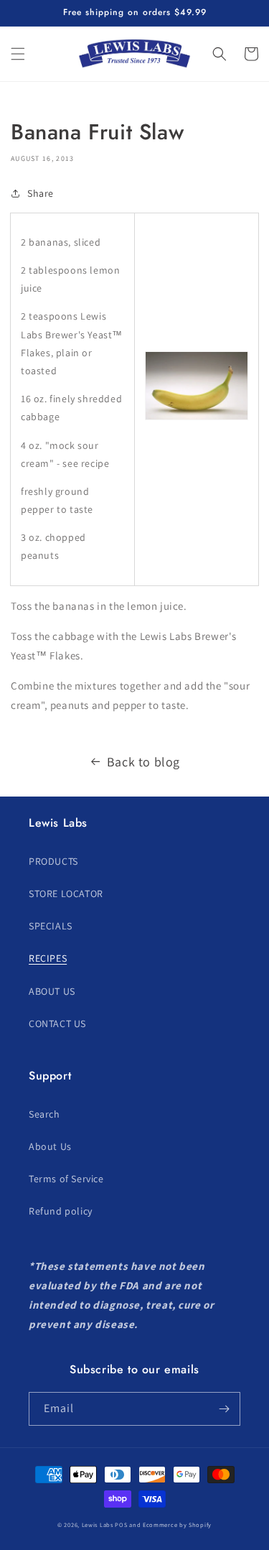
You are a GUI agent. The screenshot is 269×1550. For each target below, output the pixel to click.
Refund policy (61, 1211)
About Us (50, 1146)
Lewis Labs (97, 1524)
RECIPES (48, 958)
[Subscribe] (224, 1409)
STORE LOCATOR (66, 893)
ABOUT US (52, 991)
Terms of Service (66, 1178)
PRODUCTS (53, 861)
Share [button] (40, 193)
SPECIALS (50, 925)
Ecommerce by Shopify (177, 1524)
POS (121, 1524)
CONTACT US (57, 1023)
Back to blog (143, 761)
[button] (18, 54)
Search (44, 1114)
